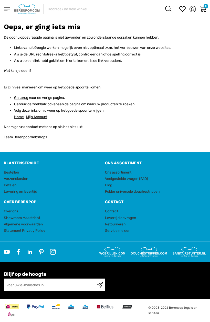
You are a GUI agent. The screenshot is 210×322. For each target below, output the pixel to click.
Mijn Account (36, 117)
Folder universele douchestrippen (132, 191)
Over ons (11, 211)
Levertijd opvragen (120, 218)
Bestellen (11, 172)
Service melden (117, 230)
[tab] (52, 163)
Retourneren (115, 224)
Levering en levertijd (20, 191)
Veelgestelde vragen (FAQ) (126, 179)
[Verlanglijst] (182, 9)
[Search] (168, 8)
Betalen (10, 185)
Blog (108, 185)
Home (19, 117)
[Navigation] (7, 9)
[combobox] (109, 9)
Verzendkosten (16, 179)
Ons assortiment (118, 172)
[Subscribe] (100, 285)
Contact (111, 211)
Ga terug (21, 98)
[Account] (193, 9)
